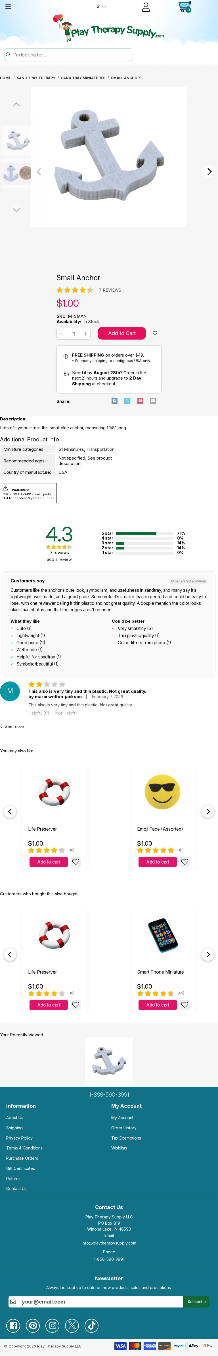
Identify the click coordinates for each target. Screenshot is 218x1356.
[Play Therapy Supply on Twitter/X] (75, 1323)
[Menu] (8, 6)
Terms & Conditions (24, 1148)
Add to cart (48, 862)
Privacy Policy (19, 1138)
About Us (14, 1117)
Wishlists (119, 1148)
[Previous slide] (10, 811)
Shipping (14, 1127)
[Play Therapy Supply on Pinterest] (35, 1323)
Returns (13, 1178)
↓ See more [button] (12, 726)
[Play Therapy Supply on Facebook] (16, 1323)
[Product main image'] (5, 140)
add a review (59, 559)
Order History (124, 1127)
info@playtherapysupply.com (109, 1243)
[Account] (146, 7)
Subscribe (197, 1301)
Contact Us (16, 1188)
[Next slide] (208, 811)
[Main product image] (109, 225)
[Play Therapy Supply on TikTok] (94, 1323)
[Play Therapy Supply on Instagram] (55, 1323)
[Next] (209, 171)
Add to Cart (122, 333)
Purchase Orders (22, 1158)
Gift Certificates (20, 1168)
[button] (61, 334)
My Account (122, 1117)
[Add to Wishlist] (76, 862)
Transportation (100, 449)
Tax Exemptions (126, 1138)
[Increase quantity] (86, 334)
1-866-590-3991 (109, 1094)
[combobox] (72, 54)
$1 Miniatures (71, 449)
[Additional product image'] (5, 173)
